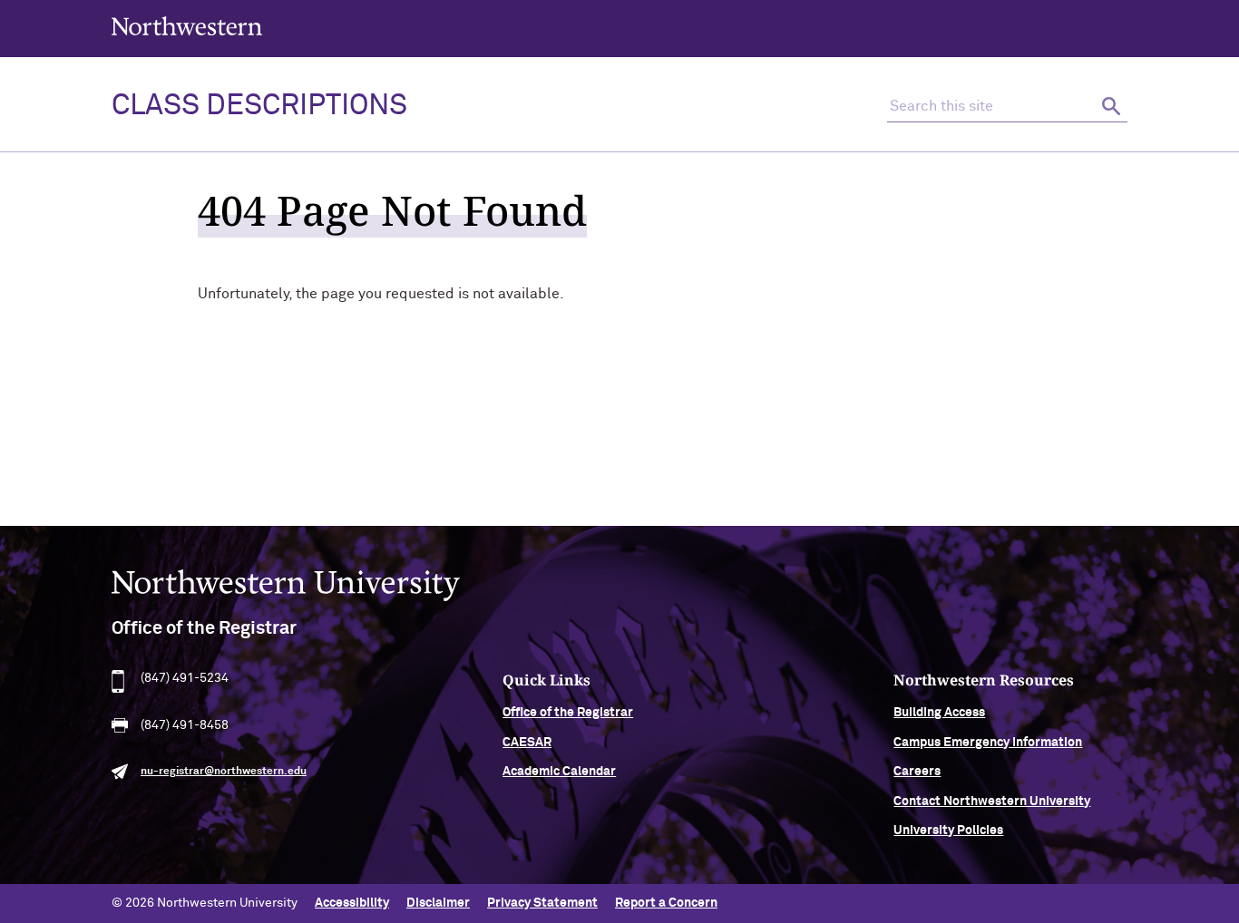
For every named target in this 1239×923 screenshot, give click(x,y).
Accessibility (352, 903)
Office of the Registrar (567, 712)
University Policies (948, 830)
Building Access (939, 712)
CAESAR (526, 742)
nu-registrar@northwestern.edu (224, 771)
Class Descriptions (259, 106)
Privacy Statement (542, 903)
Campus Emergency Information (987, 742)
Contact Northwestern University (991, 801)
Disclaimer (438, 903)
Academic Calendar (559, 771)
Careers (917, 771)
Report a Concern (666, 903)
